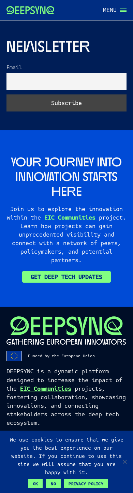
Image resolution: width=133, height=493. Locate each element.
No (53, 484)
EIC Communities (69, 217)
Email (14, 68)
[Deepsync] (30, 10)
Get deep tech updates (66, 277)
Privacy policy (86, 484)
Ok (35, 484)
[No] (124, 461)
